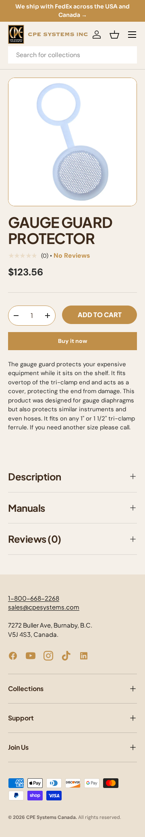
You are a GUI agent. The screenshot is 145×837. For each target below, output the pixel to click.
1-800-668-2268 (33, 598)
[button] (114, 34)
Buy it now (72, 341)
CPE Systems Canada (51, 817)
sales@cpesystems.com (43, 607)
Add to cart (100, 314)
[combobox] (72, 55)
